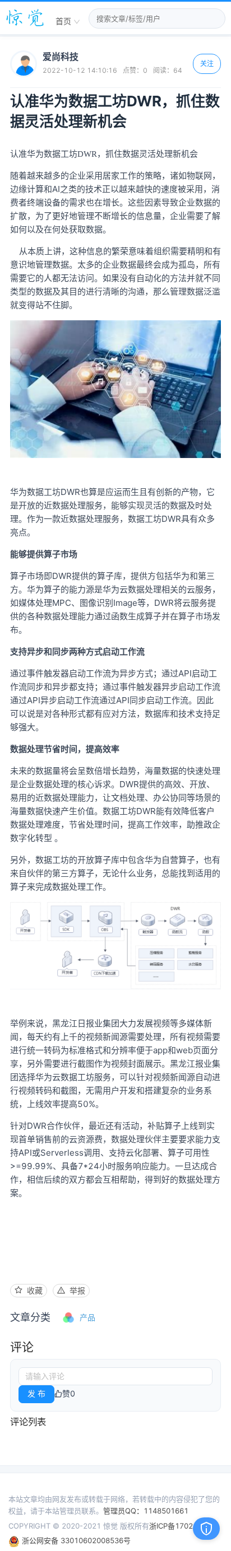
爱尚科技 (60, 56)
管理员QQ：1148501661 (145, 1510)
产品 (87, 1317)
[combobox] (67, 22)
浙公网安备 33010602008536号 (75, 1540)
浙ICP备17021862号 (183, 1525)
